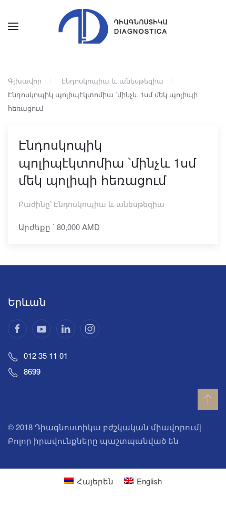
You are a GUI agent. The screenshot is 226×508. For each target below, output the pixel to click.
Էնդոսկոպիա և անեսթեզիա (109, 204)
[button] (13, 26)
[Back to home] (113, 26)
